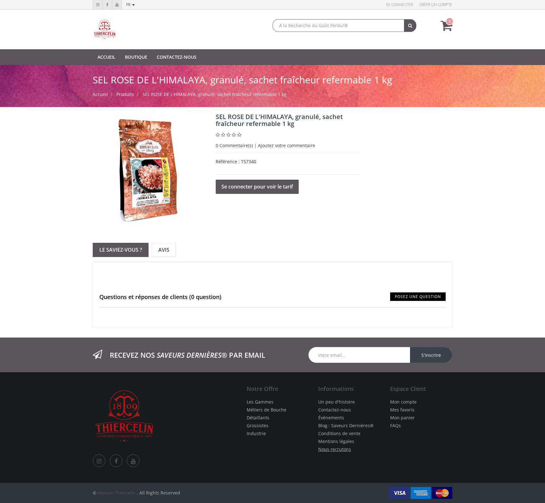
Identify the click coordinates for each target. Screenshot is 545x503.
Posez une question (418, 296)
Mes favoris (402, 410)
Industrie (256, 433)
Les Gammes (260, 402)
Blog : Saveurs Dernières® (346, 425)
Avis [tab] (163, 249)
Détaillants (258, 418)
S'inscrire (431, 355)
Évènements (331, 418)
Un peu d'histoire (336, 402)
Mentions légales (336, 441)
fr (129, 4)
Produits (125, 94)
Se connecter (399, 4)
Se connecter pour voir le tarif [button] (257, 186)
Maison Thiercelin (117, 493)
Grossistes (257, 425)
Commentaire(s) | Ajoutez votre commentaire (265, 145)
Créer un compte (435, 4)
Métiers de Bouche (266, 410)
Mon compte (403, 402)
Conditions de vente (339, 433)
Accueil (100, 94)
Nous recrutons (334, 449)
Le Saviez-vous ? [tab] (120, 249)
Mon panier (402, 418)
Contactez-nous (334, 410)
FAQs (395, 425)
